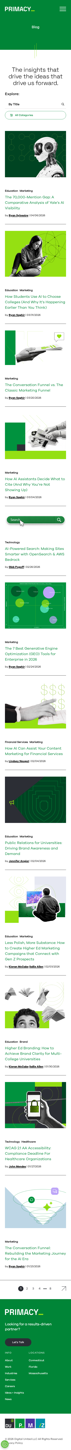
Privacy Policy (14, 1443)
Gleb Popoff (16, 567)
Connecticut (36, 1360)
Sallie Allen (36, 966)
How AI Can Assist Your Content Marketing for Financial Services (34, 751)
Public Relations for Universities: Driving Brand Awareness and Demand (33, 848)
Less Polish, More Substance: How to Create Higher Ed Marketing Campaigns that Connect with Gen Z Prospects (35, 951)
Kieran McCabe (19, 966)
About (9, 1360)
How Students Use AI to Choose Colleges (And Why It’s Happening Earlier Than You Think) (35, 302)
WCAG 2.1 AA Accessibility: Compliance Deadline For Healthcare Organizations (28, 1154)
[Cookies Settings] (5, 1444)
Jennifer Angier (19, 861)
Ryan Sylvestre (18, 215)
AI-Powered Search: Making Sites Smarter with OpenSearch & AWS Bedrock (34, 554)
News (8, 1399)
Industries (11, 1373)
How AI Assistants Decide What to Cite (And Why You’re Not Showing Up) (35, 484)
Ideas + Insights (14, 1393)
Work (8, 1367)
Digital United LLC (25, 1439)
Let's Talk (18, 1342)
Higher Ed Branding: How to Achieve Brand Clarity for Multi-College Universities (33, 1054)
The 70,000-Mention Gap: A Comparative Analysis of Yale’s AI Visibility (34, 203)
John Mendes (17, 1166)
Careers (10, 1386)
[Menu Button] (63, 9)
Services (10, 1380)
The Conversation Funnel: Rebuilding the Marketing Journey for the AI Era (35, 1253)
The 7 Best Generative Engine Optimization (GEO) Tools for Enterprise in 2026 (31, 654)
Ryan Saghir (17, 315)
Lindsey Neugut (19, 761)
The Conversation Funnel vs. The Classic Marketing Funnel (34, 387)
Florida (33, 1367)
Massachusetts (38, 1373)
